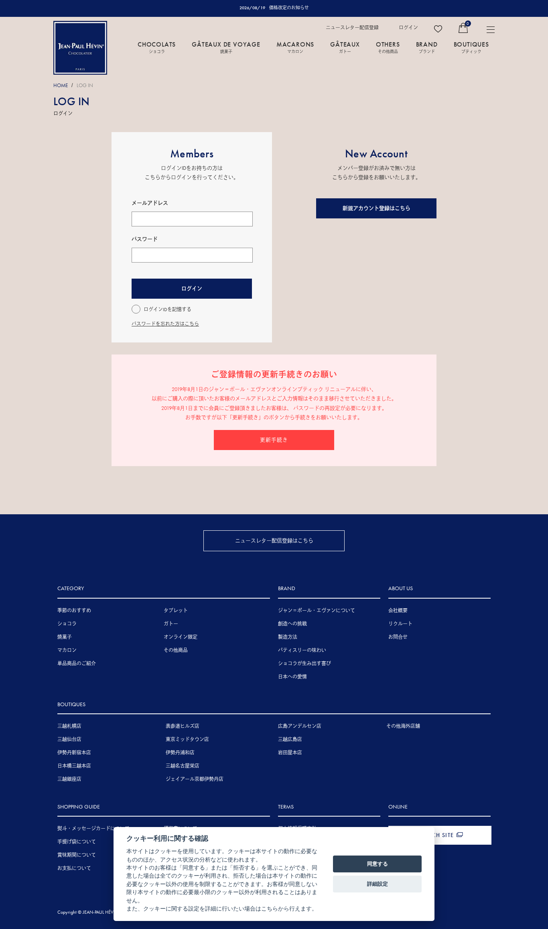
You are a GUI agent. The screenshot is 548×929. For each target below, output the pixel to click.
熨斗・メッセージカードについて (93, 828)
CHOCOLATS (157, 47)
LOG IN (85, 85)
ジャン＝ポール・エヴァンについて (316, 610)
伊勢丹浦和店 (180, 753)
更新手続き (274, 439)
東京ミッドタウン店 (187, 739)
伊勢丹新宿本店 (74, 753)
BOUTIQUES (471, 47)
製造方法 (287, 637)
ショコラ (67, 624)
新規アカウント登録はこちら (376, 208)
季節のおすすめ (74, 610)
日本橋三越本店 (74, 766)
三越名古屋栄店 (182, 766)
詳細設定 (377, 883)
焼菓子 (64, 637)
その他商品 (176, 650)
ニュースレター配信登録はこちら (274, 540)
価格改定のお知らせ (289, 7)
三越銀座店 (69, 779)
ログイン (408, 27)
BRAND (427, 47)
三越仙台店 (69, 739)
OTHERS (388, 47)
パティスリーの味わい (302, 650)
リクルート (400, 624)
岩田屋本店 (290, 753)
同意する (377, 863)
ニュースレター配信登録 (352, 27)
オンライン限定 (180, 637)
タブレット (176, 610)
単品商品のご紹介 (76, 663)
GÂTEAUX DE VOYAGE (226, 47)
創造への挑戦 (292, 624)
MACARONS (295, 47)
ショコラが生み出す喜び (304, 663)
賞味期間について (76, 855)
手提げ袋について (76, 842)
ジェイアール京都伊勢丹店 (194, 779)
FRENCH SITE (436, 835)
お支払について (74, 868)
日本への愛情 (292, 677)
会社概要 (398, 610)
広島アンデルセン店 (299, 726)
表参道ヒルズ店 (182, 726)
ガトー (171, 624)
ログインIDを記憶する (167, 309)
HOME (60, 85)
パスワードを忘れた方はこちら (165, 324)
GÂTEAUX (345, 47)
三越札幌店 (69, 726)
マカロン (67, 650)
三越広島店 (290, 739)
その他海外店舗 (403, 726)
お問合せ (398, 637)
